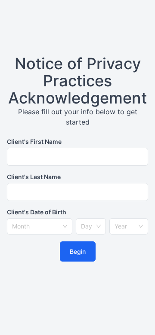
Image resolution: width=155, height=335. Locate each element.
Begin (78, 251)
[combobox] (35, 226)
